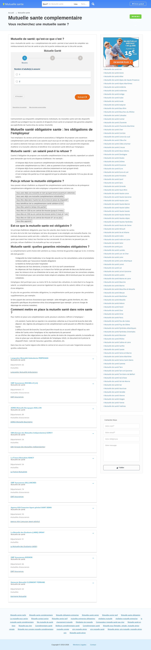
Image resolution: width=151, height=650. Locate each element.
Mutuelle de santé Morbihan (115, 296)
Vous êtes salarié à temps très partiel (31, 207)
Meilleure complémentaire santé (68, 626)
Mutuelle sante (13, 4)
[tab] (52, 359)
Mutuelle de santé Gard (113, 179)
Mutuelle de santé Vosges (114, 399)
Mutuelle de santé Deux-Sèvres (116, 151)
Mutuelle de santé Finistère (115, 176)
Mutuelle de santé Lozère (114, 275)
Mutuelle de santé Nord (113, 307)
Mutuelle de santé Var (113, 385)
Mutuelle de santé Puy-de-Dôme (117, 324)
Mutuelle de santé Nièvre (114, 303)
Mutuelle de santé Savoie (114, 349)
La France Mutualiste (18, 472)
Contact (93, 645)
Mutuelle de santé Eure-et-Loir (116, 172)
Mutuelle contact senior (40, 619)
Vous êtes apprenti (23, 221)
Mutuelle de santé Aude (113, 101)
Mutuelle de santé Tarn (113, 367)
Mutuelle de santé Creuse (114, 147)
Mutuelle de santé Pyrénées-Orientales (119, 332)
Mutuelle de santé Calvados (115, 115)
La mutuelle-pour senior (19, 619)
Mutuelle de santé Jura (113, 246)
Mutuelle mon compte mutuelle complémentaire (35, 629)
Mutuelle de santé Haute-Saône (116, 207)
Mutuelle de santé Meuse (114, 293)
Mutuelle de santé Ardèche (115, 87)
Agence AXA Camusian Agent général (25, 521)
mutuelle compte (63, 629)
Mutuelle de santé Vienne (114, 395)
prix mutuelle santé (97, 629)
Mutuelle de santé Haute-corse (116, 193)
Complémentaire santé (43, 626)
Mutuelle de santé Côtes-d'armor (117, 144)
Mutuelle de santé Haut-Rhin (115, 190)
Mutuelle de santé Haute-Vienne (117, 215)
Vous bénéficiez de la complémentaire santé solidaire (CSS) (39, 203)
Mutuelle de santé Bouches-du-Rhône (119, 112)
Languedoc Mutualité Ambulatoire (24, 372)
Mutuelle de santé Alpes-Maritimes (118, 83)
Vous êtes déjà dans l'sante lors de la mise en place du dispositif (41, 200)
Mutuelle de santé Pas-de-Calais (117, 321)
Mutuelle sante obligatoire (130, 615)
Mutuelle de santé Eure (113, 168)
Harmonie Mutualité (18, 596)
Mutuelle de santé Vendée (114, 392)
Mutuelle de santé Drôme (114, 161)
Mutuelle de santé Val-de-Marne (117, 381)
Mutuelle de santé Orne (113, 314)
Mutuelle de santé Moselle (114, 300)
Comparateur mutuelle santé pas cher (110, 622)
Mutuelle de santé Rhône (114, 339)
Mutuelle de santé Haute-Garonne (117, 197)
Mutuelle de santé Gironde (115, 186)
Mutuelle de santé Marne (114, 285)
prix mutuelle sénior (79, 629)
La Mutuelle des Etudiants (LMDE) (23, 546)
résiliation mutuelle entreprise (127, 619)
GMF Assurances (17, 397)
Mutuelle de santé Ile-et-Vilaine (116, 232)
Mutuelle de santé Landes (114, 250)
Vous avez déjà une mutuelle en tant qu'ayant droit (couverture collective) (45, 193)
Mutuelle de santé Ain (113, 69)
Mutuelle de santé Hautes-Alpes (117, 218)
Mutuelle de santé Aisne (114, 73)
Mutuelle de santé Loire (113, 257)
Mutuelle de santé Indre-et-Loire (117, 239)
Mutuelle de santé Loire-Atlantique (118, 261)
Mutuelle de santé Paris (113, 317)
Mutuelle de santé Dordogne (115, 154)
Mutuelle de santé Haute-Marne (117, 204)
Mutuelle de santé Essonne (115, 165)
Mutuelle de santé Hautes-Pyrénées (118, 222)
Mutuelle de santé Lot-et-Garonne (117, 271)
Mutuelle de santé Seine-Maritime (117, 356)
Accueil (11, 13)
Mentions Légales (79, 645)
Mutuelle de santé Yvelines (115, 406)
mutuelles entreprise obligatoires (83, 619)
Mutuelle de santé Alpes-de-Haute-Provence (121, 80)
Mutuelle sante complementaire (41, 615)
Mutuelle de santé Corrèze (114, 133)
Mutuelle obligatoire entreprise (67, 615)
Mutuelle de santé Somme (114, 363)
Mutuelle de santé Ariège (114, 94)
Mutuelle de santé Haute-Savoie (117, 211)
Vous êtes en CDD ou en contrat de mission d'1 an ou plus (39, 218)
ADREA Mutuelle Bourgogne (21, 422)
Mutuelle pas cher (25, 626)
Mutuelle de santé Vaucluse (115, 388)
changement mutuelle (64, 622)
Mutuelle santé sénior (78, 633)
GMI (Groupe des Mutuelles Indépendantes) (27, 447)
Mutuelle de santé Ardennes (115, 90)
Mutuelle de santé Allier (113, 76)
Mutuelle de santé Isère (113, 243)
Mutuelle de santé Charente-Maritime (119, 126)
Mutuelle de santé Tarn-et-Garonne (118, 371)
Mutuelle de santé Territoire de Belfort (119, 374)
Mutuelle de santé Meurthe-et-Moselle (119, 289)
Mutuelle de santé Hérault (114, 229)
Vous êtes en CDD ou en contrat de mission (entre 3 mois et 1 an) (42, 214)
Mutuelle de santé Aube (113, 98)
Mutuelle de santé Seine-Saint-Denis (118, 360)
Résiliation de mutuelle (84, 622)
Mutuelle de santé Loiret (114, 264)
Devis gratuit (139, 4)
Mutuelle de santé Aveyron (115, 105)
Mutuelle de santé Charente (115, 122)
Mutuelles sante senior (90, 615)
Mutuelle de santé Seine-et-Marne (118, 353)
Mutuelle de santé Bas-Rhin (115, 108)
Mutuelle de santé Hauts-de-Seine (117, 225)
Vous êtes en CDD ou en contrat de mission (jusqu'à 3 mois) (39, 210)
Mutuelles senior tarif (110, 615)
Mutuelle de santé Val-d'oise (115, 378)
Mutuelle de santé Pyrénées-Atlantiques (120, 328)
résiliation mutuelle (105, 619)
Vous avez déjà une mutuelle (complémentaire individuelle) (39, 196)
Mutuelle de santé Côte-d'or (115, 140)
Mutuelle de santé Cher (113, 129)
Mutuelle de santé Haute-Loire (116, 200)
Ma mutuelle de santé (45, 622)
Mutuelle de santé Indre (114, 236)
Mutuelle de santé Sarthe (114, 346)
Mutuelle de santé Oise (113, 310)
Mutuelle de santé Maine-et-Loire (117, 278)
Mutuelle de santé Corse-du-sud (117, 137)
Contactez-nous (111, 420)
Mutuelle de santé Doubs (114, 158)
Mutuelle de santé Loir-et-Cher (116, 254)
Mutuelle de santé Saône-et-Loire (117, 342)
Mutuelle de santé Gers (113, 183)
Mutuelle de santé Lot (113, 268)
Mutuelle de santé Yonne (114, 402)
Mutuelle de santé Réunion (115, 335)
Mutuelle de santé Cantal (114, 119)
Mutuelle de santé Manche (115, 282)
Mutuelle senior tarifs (18, 615)
